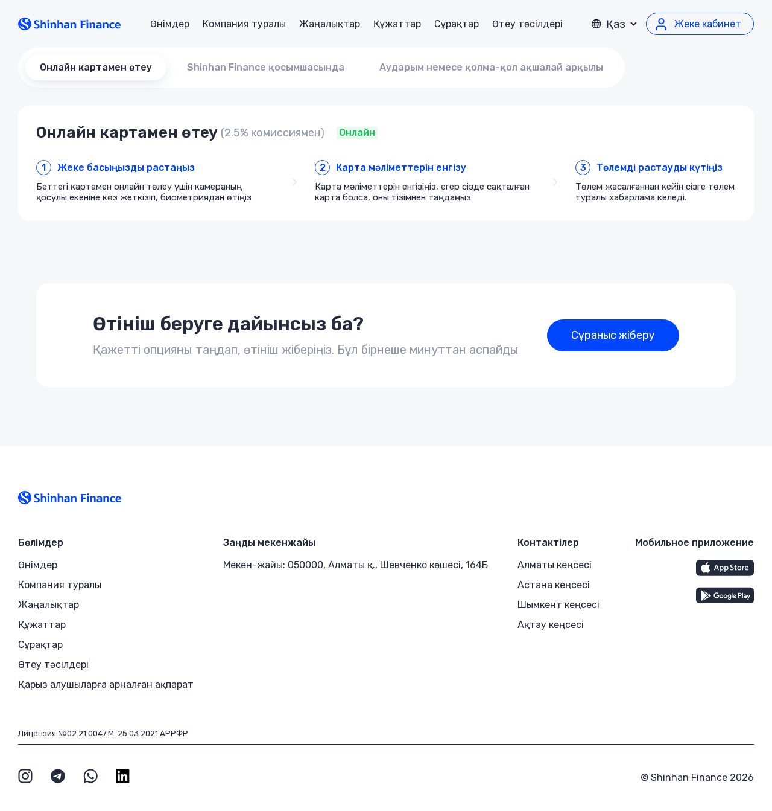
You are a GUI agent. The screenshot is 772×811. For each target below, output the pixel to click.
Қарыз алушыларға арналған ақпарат (106, 684)
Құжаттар (397, 24)
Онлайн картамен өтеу (96, 67)
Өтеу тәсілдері (527, 24)
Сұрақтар (456, 24)
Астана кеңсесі (553, 585)
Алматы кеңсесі (554, 565)
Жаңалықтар (329, 24)
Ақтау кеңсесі (550, 624)
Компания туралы (244, 24)
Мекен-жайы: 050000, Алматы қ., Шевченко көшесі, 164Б (355, 565)
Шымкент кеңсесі (558, 605)
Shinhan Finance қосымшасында (265, 67)
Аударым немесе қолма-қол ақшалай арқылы (491, 67)
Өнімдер (169, 24)
